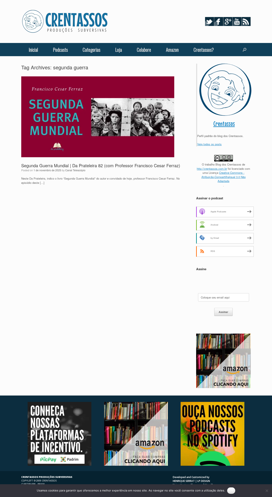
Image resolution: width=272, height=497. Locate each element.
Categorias (91, 49)
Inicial (33, 49)
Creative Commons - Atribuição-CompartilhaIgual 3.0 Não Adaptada (223, 177)
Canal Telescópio (75, 170)
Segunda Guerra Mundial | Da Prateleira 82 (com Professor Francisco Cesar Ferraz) (100, 165)
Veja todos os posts (209, 144)
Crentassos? (204, 49)
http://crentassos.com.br (212, 169)
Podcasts (60, 49)
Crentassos (224, 123)
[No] (267, 490)
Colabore (144, 49)
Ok (231, 490)
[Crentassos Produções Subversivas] (64, 21)
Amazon (172, 49)
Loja (118, 49)
